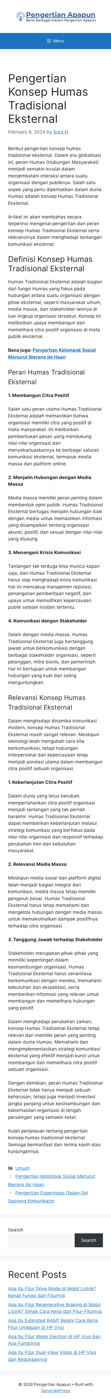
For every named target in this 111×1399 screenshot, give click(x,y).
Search (15, 1230)
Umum (22, 1168)
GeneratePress (55, 1390)
